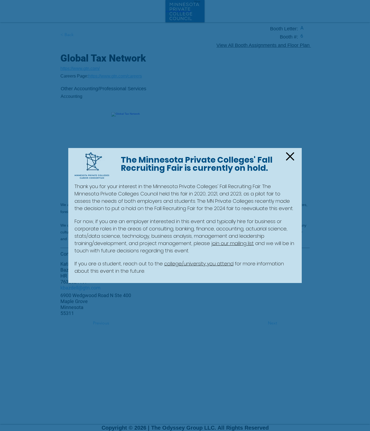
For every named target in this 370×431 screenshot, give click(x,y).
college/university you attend (198, 263)
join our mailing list (232, 243)
